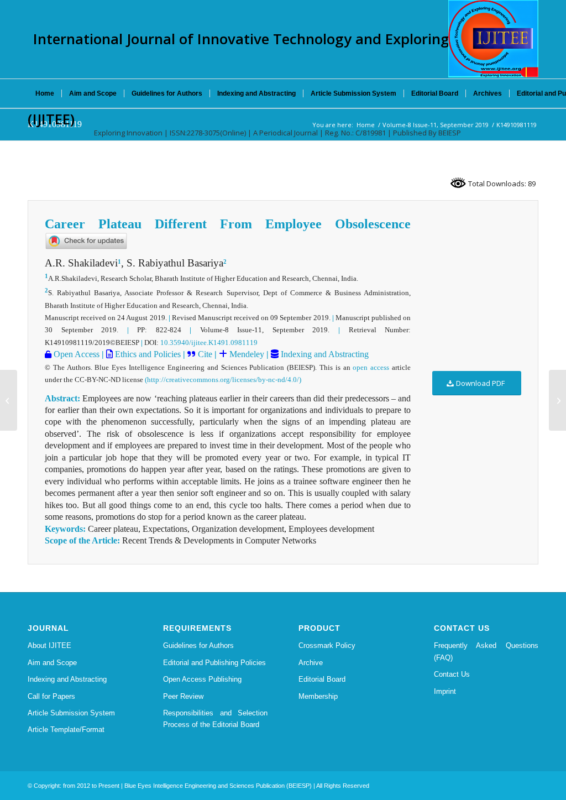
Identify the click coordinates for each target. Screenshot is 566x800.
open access (371, 367)
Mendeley (245, 354)
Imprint (445, 691)
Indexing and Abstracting (324, 354)
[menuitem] (44, 93)
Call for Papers (51, 696)
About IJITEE (49, 645)
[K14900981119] (8, 400)
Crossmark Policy (326, 645)
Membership (318, 696)
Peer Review (183, 696)
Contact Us (452, 674)
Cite (205, 354)
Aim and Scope (52, 662)
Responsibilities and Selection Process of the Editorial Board (215, 719)
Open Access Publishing (202, 679)
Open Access (75, 354)
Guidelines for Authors (198, 645)
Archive (310, 662)
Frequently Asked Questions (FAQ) (486, 651)
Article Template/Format (66, 729)
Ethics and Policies (147, 354)
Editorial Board (321, 679)
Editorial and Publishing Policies (214, 662)
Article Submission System (71, 713)
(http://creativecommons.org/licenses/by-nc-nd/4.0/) (223, 379)
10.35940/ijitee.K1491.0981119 (209, 342)
